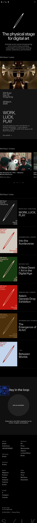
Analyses (5, 480)
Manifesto (24, 477)
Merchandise (25, 448)
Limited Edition (26, 453)
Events (4, 464)
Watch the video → (5, 177)
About (23, 472)
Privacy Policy (16, 512)
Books (23, 455)
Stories (4, 477)
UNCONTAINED (7, 448)
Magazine (5, 472)
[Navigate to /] (5, 2)
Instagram (5, 495)
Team (22, 475)
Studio (4, 456)
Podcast (5, 475)
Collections (6, 446)
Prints (23, 446)
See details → (7, 135)
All (21, 443)
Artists (4, 443)
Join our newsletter (18, 405)
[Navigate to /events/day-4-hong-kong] (18, 75)
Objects (23, 451)
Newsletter (24, 480)
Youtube (5, 497)
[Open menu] (35, 2)
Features (5, 482)
